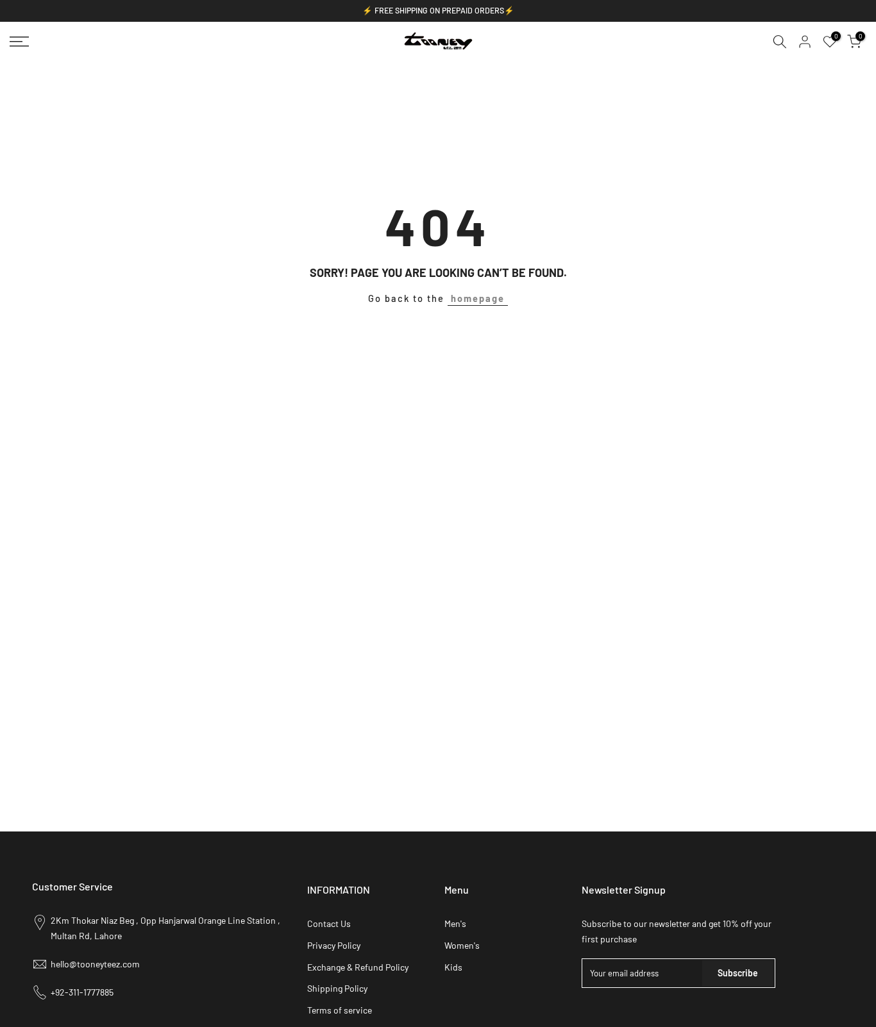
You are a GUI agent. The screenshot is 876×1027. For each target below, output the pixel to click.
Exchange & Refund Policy (358, 967)
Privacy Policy (333, 945)
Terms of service (339, 1010)
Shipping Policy (337, 988)
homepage (478, 298)
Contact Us (329, 923)
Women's (462, 945)
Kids (453, 967)
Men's (455, 923)
